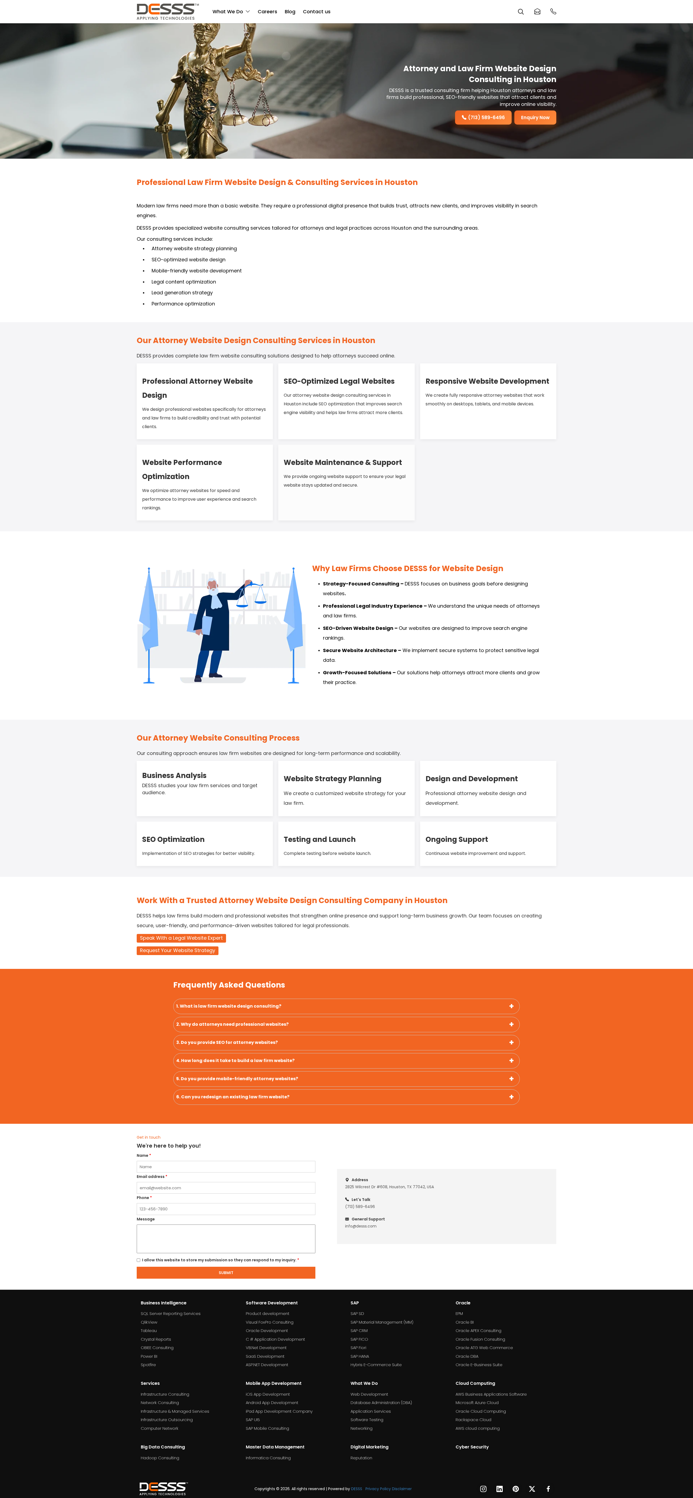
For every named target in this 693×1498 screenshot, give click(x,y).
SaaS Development (265, 1356)
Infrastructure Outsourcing (167, 1419)
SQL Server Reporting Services (171, 1313)
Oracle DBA (467, 1356)
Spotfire (148, 1364)
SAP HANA (360, 1356)
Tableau (149, 1330)
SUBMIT (226, 1272)
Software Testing (367, 1419)
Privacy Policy (378, 1489)
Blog (290, 11)
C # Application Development (275, 1339)
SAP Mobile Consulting (267, 1428)
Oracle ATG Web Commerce (484, 1347)
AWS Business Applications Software (491, 1394)
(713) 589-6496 (486, 117)
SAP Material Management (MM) (382, 1322)
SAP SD (357, 1313)
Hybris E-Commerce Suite (376, 1364)
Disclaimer (402, 1489)
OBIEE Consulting (157, 1347)
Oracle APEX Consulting (478, 1330)
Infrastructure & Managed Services (175, 1411)
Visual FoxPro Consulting (269, 1322)
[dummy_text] (164, 1488)
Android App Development (272, 1402)
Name (144, 1155)
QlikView (149, 1322)
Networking (361, 1428)
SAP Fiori (358, 1347)
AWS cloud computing (478, 1428)
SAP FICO (359, 1339)
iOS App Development (268, 1394)
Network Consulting (160, 1402)
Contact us (317, 11)
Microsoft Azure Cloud (477, 1402)
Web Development (369, 1394)
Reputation (361, 1458)
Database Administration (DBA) (381, 1402)
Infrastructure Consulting (165, 1394)
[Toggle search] (520, 11)
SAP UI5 (253, 1419)
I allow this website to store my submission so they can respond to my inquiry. (220, 1260)
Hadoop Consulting (160, 1458)
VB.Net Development (266, 1347)
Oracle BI (465, 1322)
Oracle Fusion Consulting (480, 1339)
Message (146, 1219)
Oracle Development (267, 1330)
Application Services (371, 1411)
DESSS (356, 1489)
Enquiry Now (535, 117)
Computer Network (159, 1428)
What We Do (228, 11)
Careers (267, 11)
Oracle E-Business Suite (479, 1364)
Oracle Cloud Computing (481, 1411)
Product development (267, 1313)
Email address (152, 1176)
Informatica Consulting (268, 1458)
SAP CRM (359, 1330)
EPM (459, 1313)
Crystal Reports (156, 1339)
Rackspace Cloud (473, 1419)
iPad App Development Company (279, 1411)
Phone (144, 1197)
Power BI (149, 1356)
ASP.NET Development (267, 1364)
